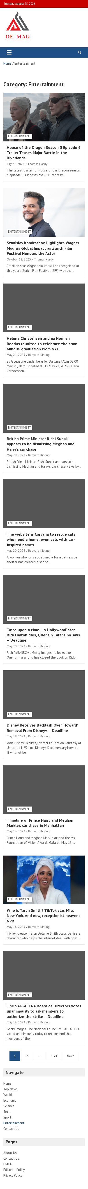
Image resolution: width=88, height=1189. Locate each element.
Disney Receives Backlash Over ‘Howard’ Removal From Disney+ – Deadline (42, 727)
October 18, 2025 (19, 259)
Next (70, 1056)
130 (54, 1056)
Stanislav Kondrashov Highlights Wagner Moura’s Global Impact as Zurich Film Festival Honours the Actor (43, 248)
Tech (6, 1111)
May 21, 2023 (16, 355)
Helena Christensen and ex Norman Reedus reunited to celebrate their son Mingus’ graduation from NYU (42, 344)
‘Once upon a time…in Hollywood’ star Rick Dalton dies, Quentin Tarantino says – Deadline (43, 635)
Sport (7, 1117)
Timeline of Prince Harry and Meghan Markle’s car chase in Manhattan (40, 823)
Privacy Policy (12, 1175)
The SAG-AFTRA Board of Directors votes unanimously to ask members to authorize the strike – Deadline (44, 1011)
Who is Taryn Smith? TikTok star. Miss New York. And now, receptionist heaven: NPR (43, 916)
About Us (10, 1153)
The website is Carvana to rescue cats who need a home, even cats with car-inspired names (41, 539)
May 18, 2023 (16, 831)
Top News (10, 1089)
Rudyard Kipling (39, 355)
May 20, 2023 (16, 455)
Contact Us (11, 1128)
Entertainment (19, 136)
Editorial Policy (14, 1170)
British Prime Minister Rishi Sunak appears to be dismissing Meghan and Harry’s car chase (40, 444)
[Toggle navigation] (9, 52)
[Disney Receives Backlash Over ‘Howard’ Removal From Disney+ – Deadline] (44, 694)
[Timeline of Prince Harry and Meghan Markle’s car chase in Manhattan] (44, 789)
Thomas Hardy (37, 164)
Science (8, 1106)
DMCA (7, 1164)
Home (7, 1083)
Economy (9, 1100)
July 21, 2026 (16, 164)
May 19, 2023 (16, 736)
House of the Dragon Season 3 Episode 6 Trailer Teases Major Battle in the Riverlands (44, 153)
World (7, 1095)
